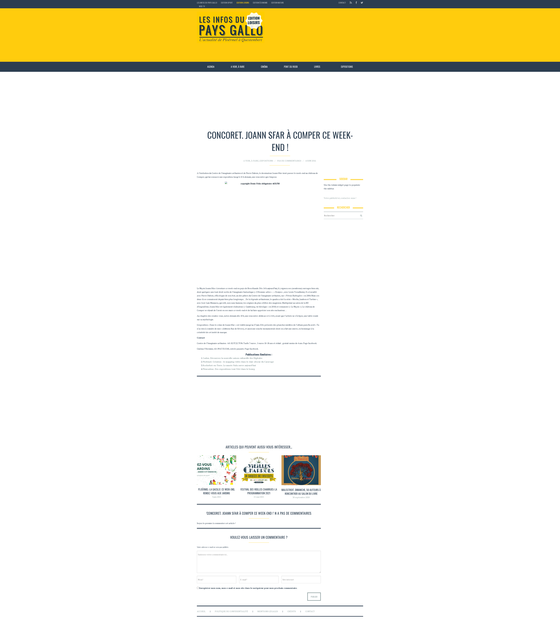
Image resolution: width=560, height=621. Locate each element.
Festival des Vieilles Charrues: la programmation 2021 (258, 491)
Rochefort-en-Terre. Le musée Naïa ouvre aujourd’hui (229, 365)
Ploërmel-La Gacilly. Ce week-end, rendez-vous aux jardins (216, 491)
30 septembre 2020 (301, 497)
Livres (317, 66)
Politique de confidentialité (231, 611)
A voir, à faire (237, 66)
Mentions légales (267, 611)
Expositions (347, 66)
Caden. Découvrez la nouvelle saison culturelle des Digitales (232, 358)
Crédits (291, 611)
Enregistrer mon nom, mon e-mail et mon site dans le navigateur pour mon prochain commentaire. (248, 588)
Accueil (201, 611)
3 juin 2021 (216, 496)
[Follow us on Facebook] (356, 2)
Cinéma (264, 66)
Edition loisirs (243, 2)
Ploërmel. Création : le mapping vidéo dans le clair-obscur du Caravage (238, 361)
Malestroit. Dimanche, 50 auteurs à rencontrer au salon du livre (301, 491)
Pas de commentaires (289, 160)
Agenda (210, 66)
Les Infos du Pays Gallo (207, 2)
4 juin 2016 (310, 160)
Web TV (202, 6)
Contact (342, 2)
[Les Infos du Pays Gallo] (230, 27)
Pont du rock (291, 66)
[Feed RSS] (351, 2)
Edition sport (227, 2)
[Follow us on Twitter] (361, 2)
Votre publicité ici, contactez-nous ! (340, 198)
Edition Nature (277, 2)
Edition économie (260, 2)
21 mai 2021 (259, 496)
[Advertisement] (315, 35)
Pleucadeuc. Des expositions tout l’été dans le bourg (229, 369)
